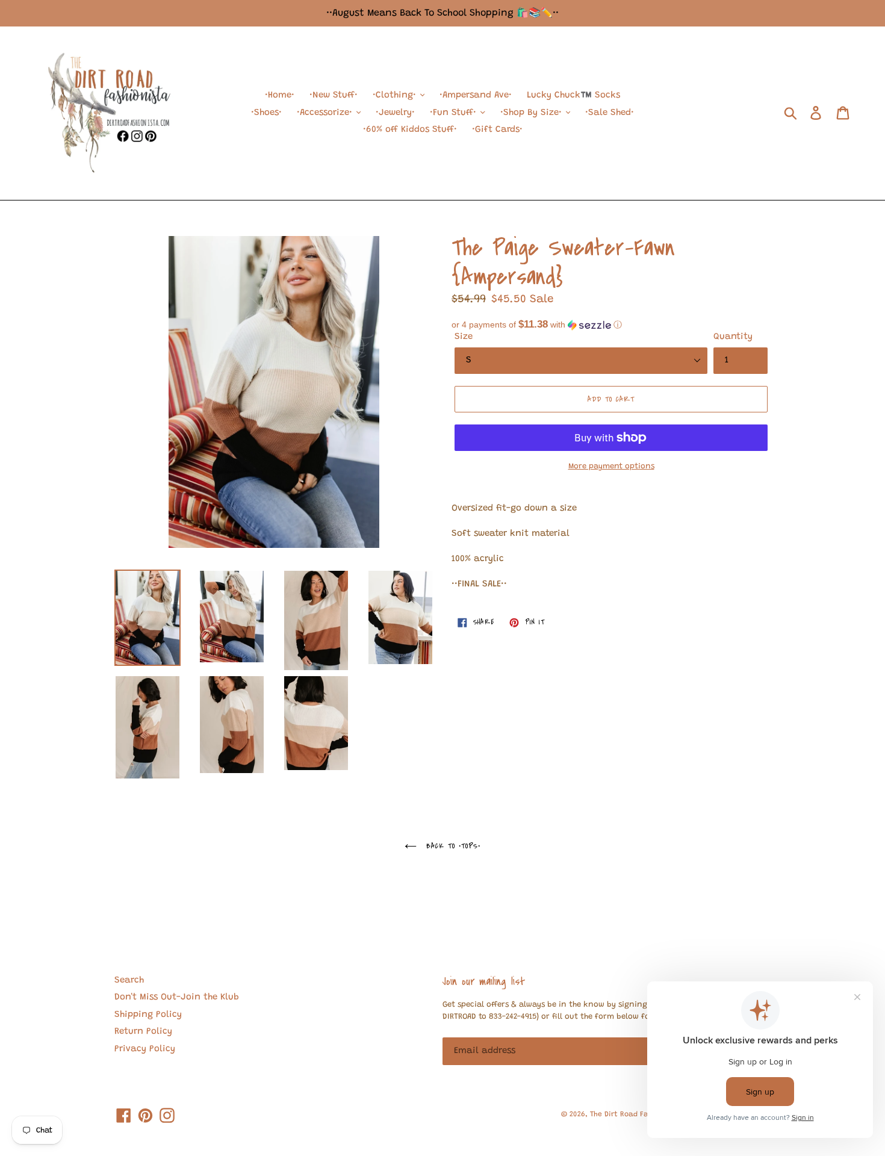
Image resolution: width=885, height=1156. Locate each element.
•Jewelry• (395, 112)
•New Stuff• (333, 95)
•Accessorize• (326, 112)
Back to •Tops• (452, 846)
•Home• (279, 95)
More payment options (611, 466)
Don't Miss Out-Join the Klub (176, 997)
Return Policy (143, 1031)
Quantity (733, 336)
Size (464, 336)
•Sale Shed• (609, 112)
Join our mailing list (483, 981)
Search (129, 980)
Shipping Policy (148, 1014)
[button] (611, 325)
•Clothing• (396, 95)
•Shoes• (266, 112)
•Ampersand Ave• (475, 95)
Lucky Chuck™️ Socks (573, 95)
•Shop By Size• (532, 112)
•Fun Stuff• (454, 112)
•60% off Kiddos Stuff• (410, 129)
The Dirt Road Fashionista (636, 1114)
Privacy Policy (144, 1049)
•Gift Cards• (497, 129)
